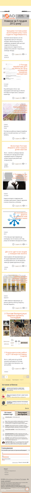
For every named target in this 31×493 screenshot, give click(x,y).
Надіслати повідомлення (10, 470)
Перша (3, 380)
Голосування (7, 448)
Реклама (6, 472)
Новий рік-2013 (6, 166)
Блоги (27, 408)
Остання (8, 380)
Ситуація (6, 84)
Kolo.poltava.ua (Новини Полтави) (16, 479)
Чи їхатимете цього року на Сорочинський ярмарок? (14, 450)
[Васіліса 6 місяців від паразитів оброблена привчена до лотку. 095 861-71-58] (6, 323)
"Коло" (6, 469)
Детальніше (15, 462)
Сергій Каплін (4, 391)
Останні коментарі (8, 413)
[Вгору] (27, 489)
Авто (5, 234)
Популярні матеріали (22, 413)
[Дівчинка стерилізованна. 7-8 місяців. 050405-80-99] (6, 328)
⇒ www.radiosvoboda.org (15, 429)
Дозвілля (6, 57)
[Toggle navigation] (28, 15)
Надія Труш (4, 398)
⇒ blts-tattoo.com (12, 417)
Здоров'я (6, 126)
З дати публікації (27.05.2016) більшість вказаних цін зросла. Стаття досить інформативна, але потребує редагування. (16, 438)
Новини (6, 55)
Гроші (5, 128)
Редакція (7, 474)
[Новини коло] (9, 16)
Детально (24, 343)
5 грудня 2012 (18, 54)
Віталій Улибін (4, 405)
